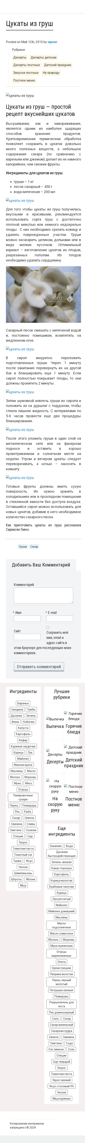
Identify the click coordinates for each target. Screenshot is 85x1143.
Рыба (27, 811)
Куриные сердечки (23, 746)
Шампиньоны (23, 873)
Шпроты (16, 879)
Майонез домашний (61, 911)
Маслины (17, 771)
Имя (17, 612)
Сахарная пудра (61, 1030)
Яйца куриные (61, 1098)
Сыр (30, 836)
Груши (23, 546)
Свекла (29, 817)
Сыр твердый (61, 1061)
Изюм (15, 721)
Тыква (17, 860)
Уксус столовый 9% (61, 1086)
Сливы (31, 824)
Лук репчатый (61, 899)
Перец (14, 805)
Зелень (31, 715)
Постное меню (24, 80)
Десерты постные (26, 65)
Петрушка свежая (61, 990)
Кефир (23, 740)
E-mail (51, 612)
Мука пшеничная (61, 945)
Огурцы (23, 789)
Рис (17, 811)
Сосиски (31, 830)
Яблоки (30, 879)
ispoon (52, 42)
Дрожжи (16, 715)
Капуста (23, 728)
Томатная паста (23, 848)
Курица (18, 752)
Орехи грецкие (61, 968)
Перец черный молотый (61, 982)
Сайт (17, 631)
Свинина (16, 824)
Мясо (28, 783)
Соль (71, 1049)
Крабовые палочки (61, 886)
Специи (18, 836)
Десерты (19, 57)
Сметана (15, 830)
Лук (30, 752)
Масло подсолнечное (61, 925)
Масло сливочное (61, 933)
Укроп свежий (61, 1080)
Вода (69, 846)
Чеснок (23, 867)
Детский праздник (57, 65)
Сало (55, 1018)
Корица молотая (61, 880)
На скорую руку (55, 804)
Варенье (23, 703)
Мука (17, 783)
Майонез (23, 758)
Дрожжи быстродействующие (62, 853)
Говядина (17, 709)
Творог (23, 842)
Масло (31, 771)
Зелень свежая (62, 862)
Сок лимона (56, 1049)
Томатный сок (23, 854)
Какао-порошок (61, 868)
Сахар (34, 546)
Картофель (23, 734)
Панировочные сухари (23, 797)
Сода (69, 1043)
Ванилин (56, 846)
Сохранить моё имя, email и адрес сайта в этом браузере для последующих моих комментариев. (42, 642)
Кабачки (28, 721)
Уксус (29, 860)
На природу (51, 73)
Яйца (23, 885)
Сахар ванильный (61, 1024)
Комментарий (24, 585)
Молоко (15, 777)
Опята (62, 961)
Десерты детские (44, 57)
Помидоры (29, 805)
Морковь (30, 777)
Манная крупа (23, 764)
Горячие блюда (74, 729)
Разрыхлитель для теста (61, 1004)
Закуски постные (26, 73)
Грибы (31, 709)
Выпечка (55, 726)
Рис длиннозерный (61, 1012)
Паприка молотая (61, 974)
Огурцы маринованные (61, 953)
